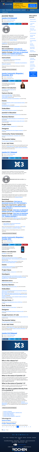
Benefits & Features (16, 10)
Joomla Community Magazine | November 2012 (13, 74)
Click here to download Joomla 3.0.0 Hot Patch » (14, 207)
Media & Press (5, 12)
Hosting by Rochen (19, 451)
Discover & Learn (17, 1)
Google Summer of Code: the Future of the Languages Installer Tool (15, 316)
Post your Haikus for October (7, 322)
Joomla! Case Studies (32, 36)
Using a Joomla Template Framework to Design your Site (12, 311)
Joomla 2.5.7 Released (7, 411)
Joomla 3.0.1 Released (9, 152)
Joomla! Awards (33, 33)
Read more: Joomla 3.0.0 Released (9, 407)
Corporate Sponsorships (32, 59)
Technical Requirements (33, 51)
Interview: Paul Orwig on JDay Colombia (9, 261)
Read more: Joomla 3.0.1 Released (9, 233)
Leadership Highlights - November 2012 (9, 126)
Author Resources (10, 146)
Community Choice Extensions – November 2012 (11, 135)
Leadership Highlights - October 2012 (9, 271)
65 (17, 426)
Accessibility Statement (8, 440)
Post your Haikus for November (8, 141)
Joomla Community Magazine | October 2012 (13, 238)
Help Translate (14, 442)
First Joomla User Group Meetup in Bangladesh (11, 106)
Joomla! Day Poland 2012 (6, 267)
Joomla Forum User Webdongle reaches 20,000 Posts (12, 302)
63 (13, 426)
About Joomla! (9, 10)
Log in (26, 442)
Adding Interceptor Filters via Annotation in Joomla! (11, 276)
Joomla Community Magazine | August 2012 (11, 416)
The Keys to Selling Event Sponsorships (9, 286)
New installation (6, 59)
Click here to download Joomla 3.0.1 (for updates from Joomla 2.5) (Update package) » (15, 214)
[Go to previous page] (5, 427)
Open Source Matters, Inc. (18, 446)
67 (22, 426)
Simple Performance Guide (7, 282)
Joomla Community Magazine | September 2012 (12, 412)
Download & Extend (10, 1)
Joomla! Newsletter (32, 44)
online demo (17, 62)
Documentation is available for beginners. (14, 227)
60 (6, 426)
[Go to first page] (3, 427)
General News (9, 76)
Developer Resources (34, 1)
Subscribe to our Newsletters (33, 74)
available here (4, 43)
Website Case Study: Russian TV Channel (9, 257)
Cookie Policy (22, 440)
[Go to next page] (28, 427)
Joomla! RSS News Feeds (32, 48)
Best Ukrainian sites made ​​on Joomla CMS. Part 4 (11, 293)
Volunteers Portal (32, 69)
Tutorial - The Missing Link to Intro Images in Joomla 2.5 (12, 130)
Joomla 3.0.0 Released (9, 333)
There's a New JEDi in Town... (7, 96)
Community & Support (25, 1)
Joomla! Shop (32, 38)
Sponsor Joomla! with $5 (30, 440)
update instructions (14, 55)
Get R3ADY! (4, 253)
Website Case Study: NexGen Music (8, 262)
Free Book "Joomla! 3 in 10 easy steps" (9, 307)
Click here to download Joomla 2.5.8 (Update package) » (15, 52)
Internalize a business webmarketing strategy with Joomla (13, 121)
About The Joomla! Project (33, 29)
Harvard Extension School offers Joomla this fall (11, 114)
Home (3, 10)
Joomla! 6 (23, 10)
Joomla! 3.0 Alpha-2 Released (8, 415)
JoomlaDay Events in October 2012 (8, 266)
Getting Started (33, 21)
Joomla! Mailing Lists (33, 41)
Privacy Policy (16, 440)
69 (26, 426)
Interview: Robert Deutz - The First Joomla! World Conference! (13, 258)
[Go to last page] (30, 427)
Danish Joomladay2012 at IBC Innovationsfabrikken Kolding (13, 102)
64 (15, 426)
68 (24, 426)
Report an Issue (21, 442)
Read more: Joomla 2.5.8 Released (9, 69)
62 (11, 426)
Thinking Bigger (5, 97)
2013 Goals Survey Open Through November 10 (11, 98)
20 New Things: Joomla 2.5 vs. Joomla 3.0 (9, 110)
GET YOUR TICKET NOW (32, 5)
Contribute (32, 10)
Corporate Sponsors (32, 62)
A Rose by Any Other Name (7, 94)
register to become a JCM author (21, 147)
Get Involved (32, 26)
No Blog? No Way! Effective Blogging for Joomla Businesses (13, 118)
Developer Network (13, 40)
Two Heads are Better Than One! (8, 89)
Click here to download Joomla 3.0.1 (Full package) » (14, 202)
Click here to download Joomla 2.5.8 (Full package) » (14, 49)
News (28, 10)
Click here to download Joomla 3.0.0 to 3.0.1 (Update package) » (15, 210)
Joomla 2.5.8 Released (9, 18)
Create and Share (32, 24)
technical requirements (16, 59)
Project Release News (11, 19)
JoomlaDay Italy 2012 (6, 105)
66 (19, 426)
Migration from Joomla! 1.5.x (8, 224)
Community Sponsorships (32, 65)
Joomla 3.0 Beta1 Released (8, 413)
